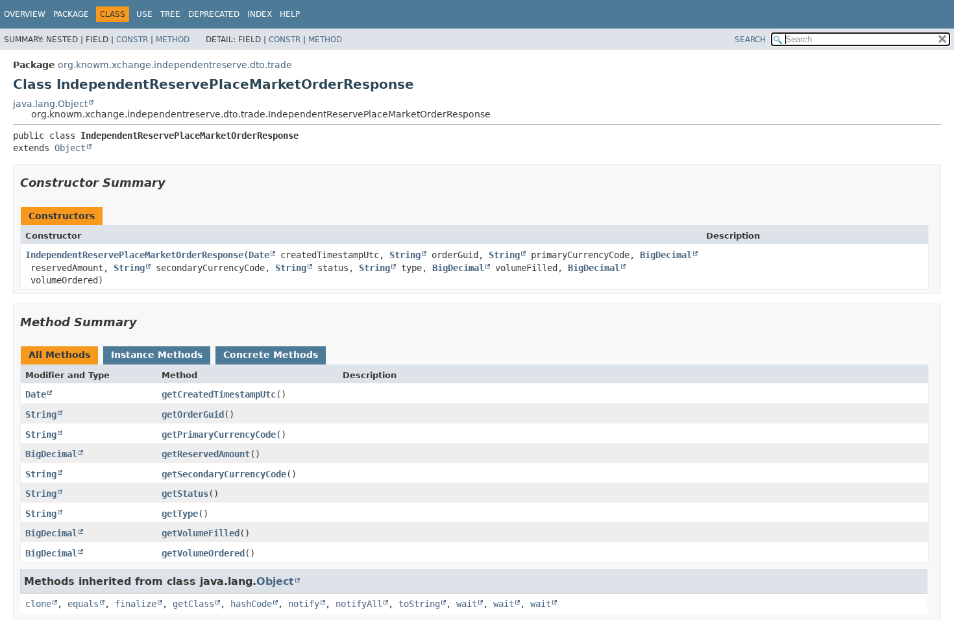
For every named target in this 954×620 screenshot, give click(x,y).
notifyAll (359, 604)
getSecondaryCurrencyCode (224, 474)
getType (180, 513)
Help (290, 14)
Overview (24, 14)
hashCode (251, 604)
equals (83, 604)
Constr (132, 39)
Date (259, 255)
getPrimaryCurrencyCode (219, 434)
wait (466, 604)
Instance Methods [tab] (156, 355)
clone (38, 604)
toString (419, 604)
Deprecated (213, 14)
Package (71, 14)
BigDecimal (666, 255)
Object (70, 148)
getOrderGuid (193, 414)
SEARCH (750, 39)
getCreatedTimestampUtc (219, 394)
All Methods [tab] (59, 355)
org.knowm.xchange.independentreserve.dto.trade (175, 65)
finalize (135, 604)
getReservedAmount (206, 454)
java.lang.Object (50, 104)
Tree (170, 14)
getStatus (185, 493)
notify (303, 604)
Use (144, 14)
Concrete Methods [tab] (270, 355)
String (405, 255)
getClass (193, 604)
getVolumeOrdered (203, 553)
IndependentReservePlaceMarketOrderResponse (134, 255)
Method (173, 39)
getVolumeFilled (200, 533)
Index (259, 14)
